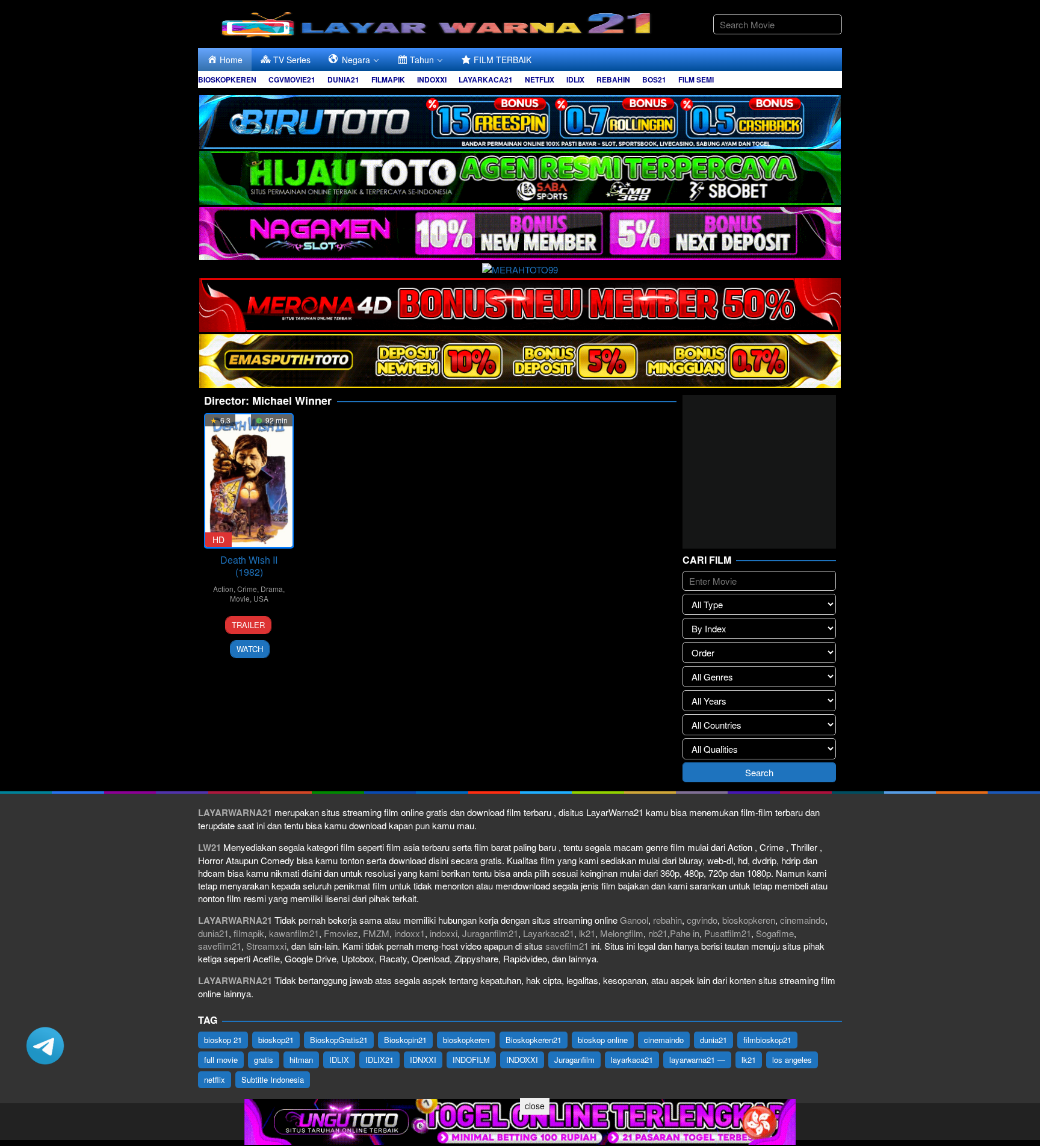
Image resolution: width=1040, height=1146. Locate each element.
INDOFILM (471, 1059)
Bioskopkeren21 (534, 1039)
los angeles (792, 1059)
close (535, 1106)
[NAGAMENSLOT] (520, 232)
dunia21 (213, 933)
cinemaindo (802, 920)
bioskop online (603, 1039)
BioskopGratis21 (339, 1039)
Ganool (634, 920)
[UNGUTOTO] (520, 1120)
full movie (221, 1059)
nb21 (657, 933)
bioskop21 (276, 1039)
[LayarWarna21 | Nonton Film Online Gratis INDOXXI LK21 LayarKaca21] (438, 22)
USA (260, 598)
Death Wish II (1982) (248, 566)
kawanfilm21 (294, 933)
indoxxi (443, 933)
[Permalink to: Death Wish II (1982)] (248, 480)
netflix (214, 1079)
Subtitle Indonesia (272, 1079)
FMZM (376, 933)
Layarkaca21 (548, 933)
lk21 (587, 933)
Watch (250, 649)
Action (223, 589)
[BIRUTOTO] (520, 120)
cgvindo (702, 920)
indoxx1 (409, 933)
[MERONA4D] (520, 303)
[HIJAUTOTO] (520, 176)
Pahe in (684, 933)
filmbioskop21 (767, 1039)
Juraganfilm (574, 1059)
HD (218, 540)
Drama (272, 589)
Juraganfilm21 (490, 933)
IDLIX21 (379, 1059)
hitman (301, 1059)
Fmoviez (341, 933)
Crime (247, 589)
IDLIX (339, 1059)
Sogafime (775, 933)
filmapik (249, 933)
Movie (240, 598)
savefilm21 (219, 945)
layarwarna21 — (697, 1059)
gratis (263, 1059)
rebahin (667, 920)
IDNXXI (423, 1059)
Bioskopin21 (405, 1039)
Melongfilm (621, 933)
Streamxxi (266, 945)
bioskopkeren (748, 920)
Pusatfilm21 (727, 933)
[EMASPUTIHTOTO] (520, 359)
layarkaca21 (632, 1059)
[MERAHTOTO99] (520, 267)
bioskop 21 (223, 1039)
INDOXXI (522, 1059)
